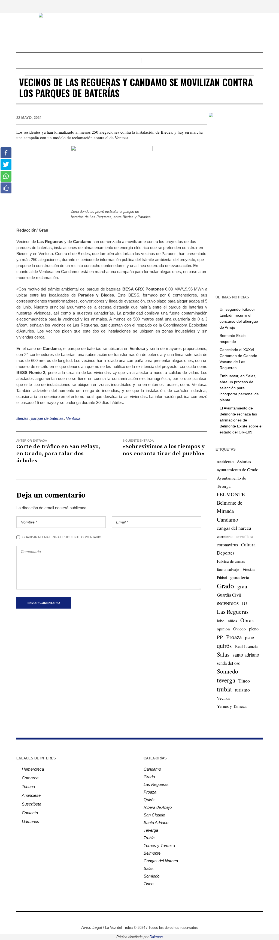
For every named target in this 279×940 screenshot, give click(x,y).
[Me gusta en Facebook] (6, 187)
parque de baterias (47, 418)
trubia (224, 689)
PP (220, 637)
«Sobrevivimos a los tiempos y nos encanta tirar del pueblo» (164, 450)
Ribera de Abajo (158, 807)
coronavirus (227, 545)
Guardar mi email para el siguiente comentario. (62, 537)
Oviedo (239, 628)
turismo (242, 689)
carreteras (225, 536)
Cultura (248, 544)
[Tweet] (6, 164)
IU (244, 603)
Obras (247, 620)
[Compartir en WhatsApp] (6, 176)
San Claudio (154, 815)
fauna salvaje (228, 569)
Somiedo (227, 671)
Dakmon (156, 937)
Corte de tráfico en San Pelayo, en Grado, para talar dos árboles (58, 453)
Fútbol (222, 577)
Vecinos (223, 698)
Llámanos (30, 821)
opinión (223, 628)
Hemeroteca (33, 769)
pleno (254, 629)
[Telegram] (151, 918)
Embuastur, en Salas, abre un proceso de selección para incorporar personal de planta (239, 388)
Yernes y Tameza (232, 706)
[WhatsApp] (159, 918)
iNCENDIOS (228, 603)
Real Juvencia (246, 646)
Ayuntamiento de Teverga (231, 482)
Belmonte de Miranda (229, 506)
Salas (223, 654)
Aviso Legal (91, 927)
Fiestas (248, 569)
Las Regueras (232, 611)
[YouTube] (143, 918)
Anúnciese (31, 795)
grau (242, 586)
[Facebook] (118, 918)
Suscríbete (31, 804)
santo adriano (246, 654)
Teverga (151, 830)
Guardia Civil (229, 595)
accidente (225, 461)
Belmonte (152, 853)
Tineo (244, 680)
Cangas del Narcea (161, 860)
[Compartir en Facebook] (6, 152)
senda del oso (228, 663)
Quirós (150, 799)
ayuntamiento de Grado (237, 469)
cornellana (244, 536)
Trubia (149, 838)
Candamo (227, 519)
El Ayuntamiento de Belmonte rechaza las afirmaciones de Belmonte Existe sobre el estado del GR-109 (241, 420)
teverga (226, 680)
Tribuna (28, 786)
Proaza (234, 637)
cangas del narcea (234, 528)
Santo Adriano (156, 822)
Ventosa (73, 418)
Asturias (244, 462)
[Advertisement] (243, 206)
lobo (221, 620)
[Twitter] (135, 918)
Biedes (22, 418)
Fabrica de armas (231, 561)
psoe (249, 637)
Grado (225, 586)
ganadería (239, 577)
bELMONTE (231, 494)
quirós (224, 645)
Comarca (30, 778)
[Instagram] (126, 918)
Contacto (30, 812)
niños (232, 620)
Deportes (226, 553)
